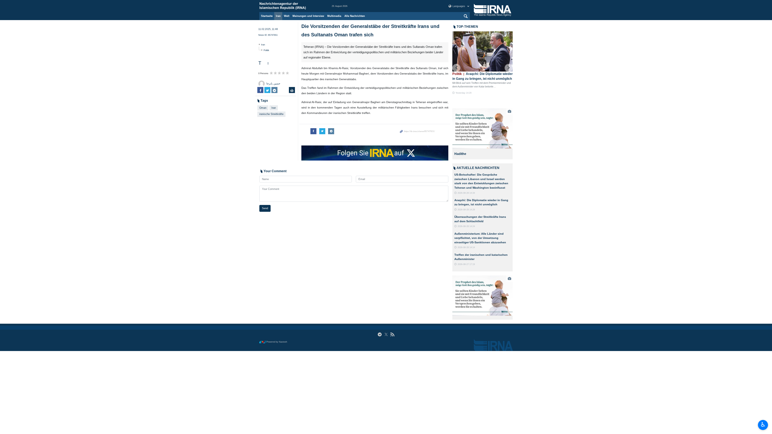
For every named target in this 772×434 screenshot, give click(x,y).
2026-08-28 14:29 (466, 209)
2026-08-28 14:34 (466, 193)
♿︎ (763, 424)
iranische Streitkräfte (271, 114)
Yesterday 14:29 (463, 93)
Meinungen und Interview (308, 15)
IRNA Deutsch (291, 6)
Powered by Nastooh (277, 342)
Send (265, 208)
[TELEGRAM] (379, 334)
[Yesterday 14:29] (482, 51)
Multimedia (334, 15)
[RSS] (392, 334)
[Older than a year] (482, 128)
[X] (386, 334)
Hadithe (460, 154)
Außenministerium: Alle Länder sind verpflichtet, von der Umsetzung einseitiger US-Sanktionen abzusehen (480, 238)
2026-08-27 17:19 (466, 264)
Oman (262, 107)
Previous (456, 68)
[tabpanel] (482, 133)
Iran (278, 15)
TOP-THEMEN (467, 26)
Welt (286, 15)
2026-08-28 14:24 (466, 226)
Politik (266, 50)
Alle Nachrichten (354, 15)
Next (509, 68)
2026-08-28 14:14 (466, 247)
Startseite (267, 15)
